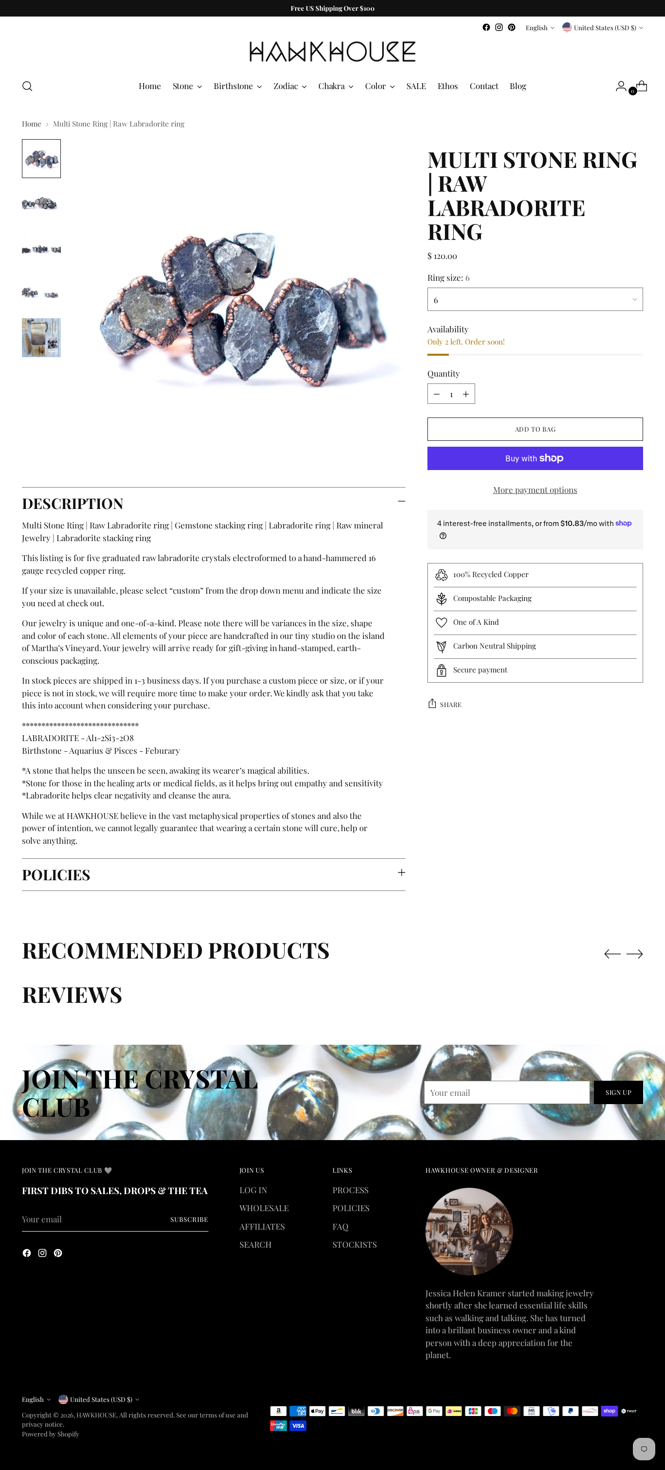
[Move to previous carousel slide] (612, 954)
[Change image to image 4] (41, 292)
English (537, 27)
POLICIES (350, 1207)
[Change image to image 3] (41, 248)
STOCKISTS (354, 1244)
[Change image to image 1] (41, 158)
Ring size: (448, 277)
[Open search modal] (27, 86)
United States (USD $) (605, 27)
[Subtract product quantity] (436, 393)
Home (31, 123)
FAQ (340, 1226)
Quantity (443, 372)
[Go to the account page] (617, 86)
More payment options (535, 489)
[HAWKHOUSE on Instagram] (499, 27)
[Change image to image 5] (41, 337)
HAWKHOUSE (96, 1415)
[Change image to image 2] (41, 203)
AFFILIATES (262, 1226)
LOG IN (253, 1189)
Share (451, 704)
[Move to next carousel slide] (635, 953)
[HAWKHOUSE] (332, 52)
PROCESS (350, 1189)
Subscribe (189, 1219)
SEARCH (256, 1244)
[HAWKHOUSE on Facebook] (486, 27)
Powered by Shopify (50, 1434)
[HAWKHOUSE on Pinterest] (511, 27)
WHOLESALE (264, 1207)
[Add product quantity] (466, 393)
